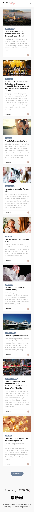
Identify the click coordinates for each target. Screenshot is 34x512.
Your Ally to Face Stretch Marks (16, 141)
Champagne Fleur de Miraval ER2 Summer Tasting (16, 288)
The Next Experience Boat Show (16, 335)
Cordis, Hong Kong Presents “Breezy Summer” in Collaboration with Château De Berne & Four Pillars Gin (16, 384)
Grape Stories (9, 28)
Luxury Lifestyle (10, 332)
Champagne (9, 79)
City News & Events (11, 378)
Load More (17, 473)
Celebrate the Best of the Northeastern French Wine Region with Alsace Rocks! (14, 33)
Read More (8, 54)
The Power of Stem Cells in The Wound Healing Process (16, 439)
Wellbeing (8, 138)
